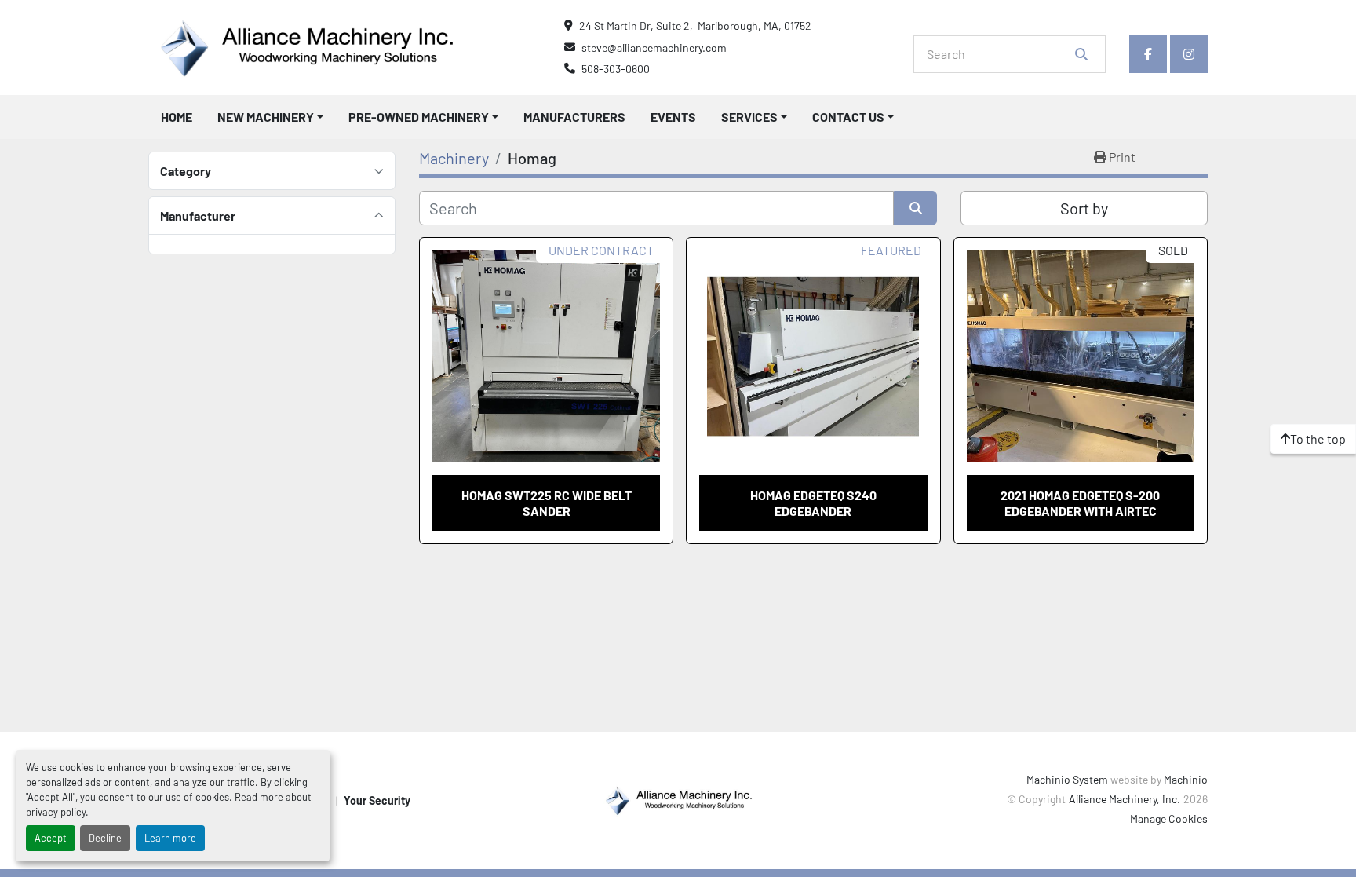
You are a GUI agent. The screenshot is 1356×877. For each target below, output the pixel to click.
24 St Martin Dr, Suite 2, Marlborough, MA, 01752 (695, 25)
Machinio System (1067, 779)
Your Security (377, 800)
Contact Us (848, 116)
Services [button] (749, 116)
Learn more (170, 837)
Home (176, 116)
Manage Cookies (1169, 818)
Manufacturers (574, 116)
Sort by (1084, 208)
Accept (51, 837)
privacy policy (56, 812)
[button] (270, 117)
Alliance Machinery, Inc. (1124, 799)
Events (673, 116)
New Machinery (265, 116)
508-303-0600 (615, 68)
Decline (105, 837)
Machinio (1186, 779)
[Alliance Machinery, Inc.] (678, 799)
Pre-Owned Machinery (418, 116)
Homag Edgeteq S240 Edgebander (813, 502)
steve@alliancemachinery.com (654, 47)
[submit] (1081, 54)
